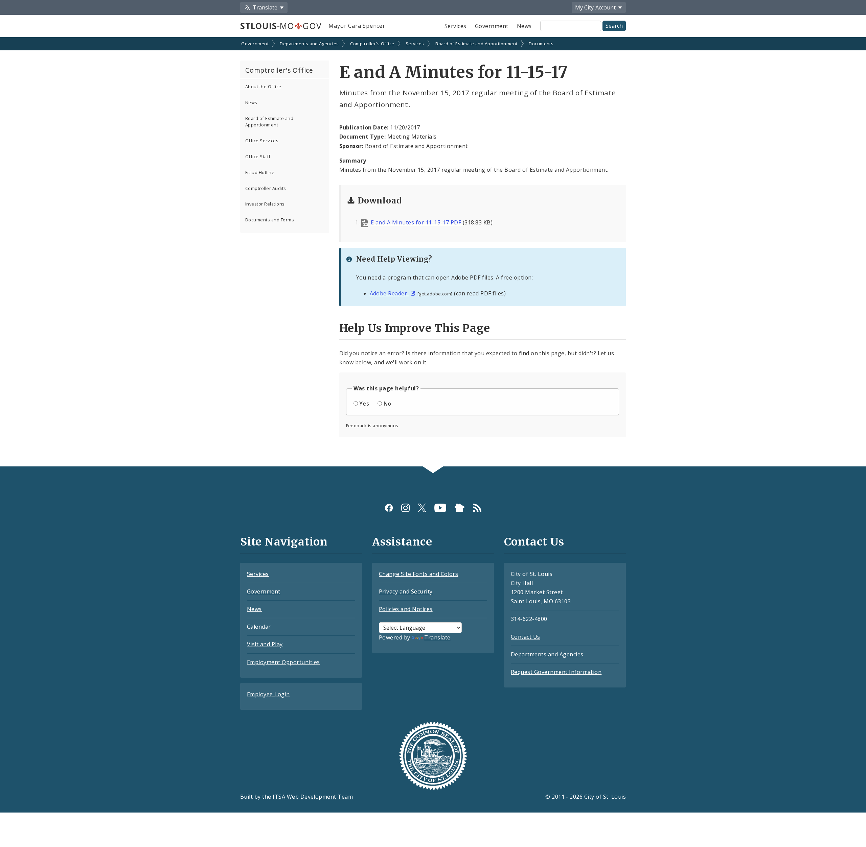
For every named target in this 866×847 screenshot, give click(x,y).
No (387, 403)
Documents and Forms (269, 220)
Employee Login (268, 694)
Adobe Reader (389, 293)
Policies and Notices (406, 609)
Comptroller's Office (372, 44)
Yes (364, 403)
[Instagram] (405, 508)
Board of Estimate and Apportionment (476, 44)
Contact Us (525, 636)
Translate (437, 637)
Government (491, 26)
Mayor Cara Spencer (356, 25)
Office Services (261, 141)
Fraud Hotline (259, 172)
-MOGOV (280, 25)
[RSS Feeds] (477, 508)
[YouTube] (440, 508)
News (524, 26)
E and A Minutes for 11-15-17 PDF (417, 222)
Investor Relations (265, 204)
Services (455, 26)
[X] (422, 508)
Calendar (259, 626)
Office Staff (258, 156)
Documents (541, 44)
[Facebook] (389, 508)
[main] (433, 252)
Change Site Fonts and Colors (418, 574)
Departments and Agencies (309, 44)
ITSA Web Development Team (313, 796)
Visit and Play (265, 644)
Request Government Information (556, 672)
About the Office (263, 86)
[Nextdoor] (459, 508)
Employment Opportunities (283, 662)
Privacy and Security (406, 591)
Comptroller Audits (265, 188)
